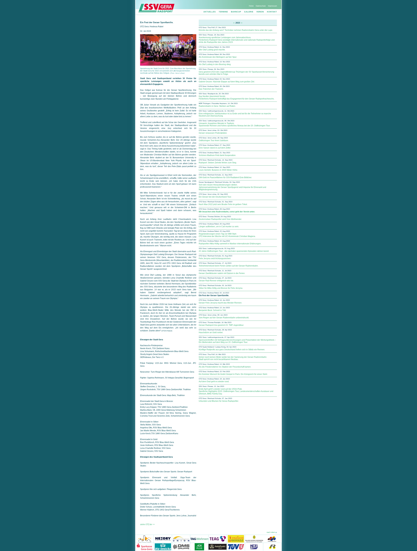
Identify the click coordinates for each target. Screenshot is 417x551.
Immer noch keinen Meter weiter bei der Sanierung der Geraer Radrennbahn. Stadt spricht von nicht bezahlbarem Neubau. (233, 358)
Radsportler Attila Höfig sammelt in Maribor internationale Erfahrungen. (230, 243)
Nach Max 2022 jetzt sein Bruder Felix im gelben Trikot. (223, 204)
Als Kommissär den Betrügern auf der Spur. (218, 57)
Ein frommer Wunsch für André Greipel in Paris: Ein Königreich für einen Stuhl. (233, 374)
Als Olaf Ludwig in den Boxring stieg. (215, 64)
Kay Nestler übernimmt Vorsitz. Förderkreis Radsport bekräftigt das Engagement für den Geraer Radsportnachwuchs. (236, 97)
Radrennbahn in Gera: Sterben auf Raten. (217, 106)
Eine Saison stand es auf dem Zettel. (215, 148)
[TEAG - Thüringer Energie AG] (217, 539)
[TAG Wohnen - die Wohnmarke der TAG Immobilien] (199, 539)
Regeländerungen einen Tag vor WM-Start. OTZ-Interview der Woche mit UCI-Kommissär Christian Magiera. (227, 235)
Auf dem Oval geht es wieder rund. (214, 381)
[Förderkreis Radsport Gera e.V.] (272, 547)
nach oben (271, 532)
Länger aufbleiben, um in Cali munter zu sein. (219, 226)
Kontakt (272, 12)
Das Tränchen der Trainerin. (211, 89)
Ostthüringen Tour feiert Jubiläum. (214, 140)
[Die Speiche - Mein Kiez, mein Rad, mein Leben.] (163, 547)
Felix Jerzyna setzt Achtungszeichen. (215, 258)
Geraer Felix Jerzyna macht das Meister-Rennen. (220, 303)
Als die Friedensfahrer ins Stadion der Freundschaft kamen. (225, 367)
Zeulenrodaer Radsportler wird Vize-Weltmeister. (220, 219)
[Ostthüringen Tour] (272, 539)
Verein (260, 12)
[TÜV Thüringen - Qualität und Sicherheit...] (236, 547)
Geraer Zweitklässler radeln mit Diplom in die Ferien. (222, 273)
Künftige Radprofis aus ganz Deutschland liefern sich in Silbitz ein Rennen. (232, 349)
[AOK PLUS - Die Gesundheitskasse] (199, 547)
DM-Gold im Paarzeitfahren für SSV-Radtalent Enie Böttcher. (225, 177)
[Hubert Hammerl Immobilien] (145, 539)
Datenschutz (261, 6)
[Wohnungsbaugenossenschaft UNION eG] (181, 539)
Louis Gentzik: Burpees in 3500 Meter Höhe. (218, 170)
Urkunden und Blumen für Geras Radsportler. (219, 401)
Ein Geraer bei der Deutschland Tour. (215, 197)
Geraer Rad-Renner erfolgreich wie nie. (216, 280)
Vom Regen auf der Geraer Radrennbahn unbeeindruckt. (224, 317)
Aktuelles (209, 12)
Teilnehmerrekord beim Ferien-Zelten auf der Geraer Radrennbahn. (228, 266)
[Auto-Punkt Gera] (217, 547)
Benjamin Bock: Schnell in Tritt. (212, 310)
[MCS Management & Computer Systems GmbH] (254, 547)
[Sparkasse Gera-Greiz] (145, 547)
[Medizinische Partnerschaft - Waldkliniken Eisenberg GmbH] (254, 539)
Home (251, 6)
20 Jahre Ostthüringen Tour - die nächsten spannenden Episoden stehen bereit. (234, 251)
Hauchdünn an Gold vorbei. (211, 332)
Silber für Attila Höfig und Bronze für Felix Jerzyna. (221, 288)
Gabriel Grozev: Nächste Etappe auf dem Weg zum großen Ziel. (227, 82)
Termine (223, 12)
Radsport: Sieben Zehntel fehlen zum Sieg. (218, 163)
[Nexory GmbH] (163, 539)
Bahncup (236, 12)
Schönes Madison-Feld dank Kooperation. (217, 155)
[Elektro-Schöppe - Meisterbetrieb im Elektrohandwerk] (236, 539)
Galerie (248, 12)
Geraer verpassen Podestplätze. (213, 133)
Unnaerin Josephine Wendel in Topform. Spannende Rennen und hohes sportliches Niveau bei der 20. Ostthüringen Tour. (234, 124)
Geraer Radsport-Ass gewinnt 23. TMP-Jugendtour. (221, 325)
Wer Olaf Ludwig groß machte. (212, 50)
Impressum (272, 6)
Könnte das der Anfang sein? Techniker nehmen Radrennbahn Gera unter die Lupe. (236, 30)
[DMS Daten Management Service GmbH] (181, 547)
